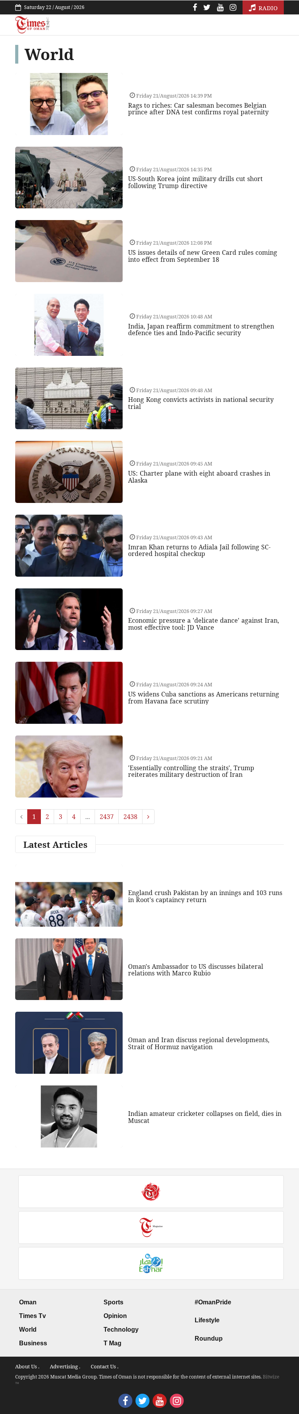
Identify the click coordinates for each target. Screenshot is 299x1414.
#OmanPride (213, 1302)
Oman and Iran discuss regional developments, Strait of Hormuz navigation (198, 1043)
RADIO (267, 8)
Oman (28, 1302)
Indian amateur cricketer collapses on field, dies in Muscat (204, 1117)
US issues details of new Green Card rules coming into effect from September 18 (202, 256)
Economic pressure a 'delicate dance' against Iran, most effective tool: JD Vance (203, 624)
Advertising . (65, 1366)
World (28, 1329)
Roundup (209, 1338)
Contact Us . (104, 1366)
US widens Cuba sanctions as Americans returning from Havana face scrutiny (203, 697)
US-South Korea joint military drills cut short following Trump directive (195, 182)
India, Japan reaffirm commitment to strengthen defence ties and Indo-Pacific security (201, 330)
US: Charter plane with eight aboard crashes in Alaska (199, 477)
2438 (130, 816)
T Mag (112, 1343)
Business (33, 1343)
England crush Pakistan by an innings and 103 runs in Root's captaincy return (205, 896)
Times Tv (32, 1316)
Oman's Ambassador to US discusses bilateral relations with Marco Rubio (195, 970)
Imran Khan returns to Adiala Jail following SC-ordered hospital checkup (199, 550)
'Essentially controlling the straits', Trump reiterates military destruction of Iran (191, 771)
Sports (113, 1302)
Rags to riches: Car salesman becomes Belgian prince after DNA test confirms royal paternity (198, 109)
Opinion (115, 1316)
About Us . (27, 1366)
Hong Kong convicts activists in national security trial (201, 403)
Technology (121, 1329)
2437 (107, 816)
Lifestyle (207, 1320)
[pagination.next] (148, 816)
